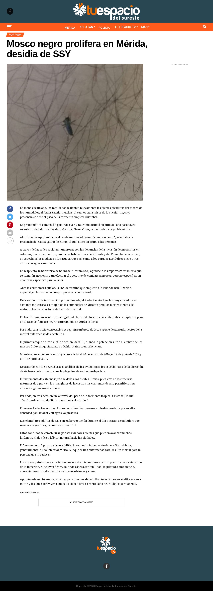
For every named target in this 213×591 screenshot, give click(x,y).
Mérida (70, 27)
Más (144, 27)
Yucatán (86, 27)
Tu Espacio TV (125, 27)
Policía (104, 27)
